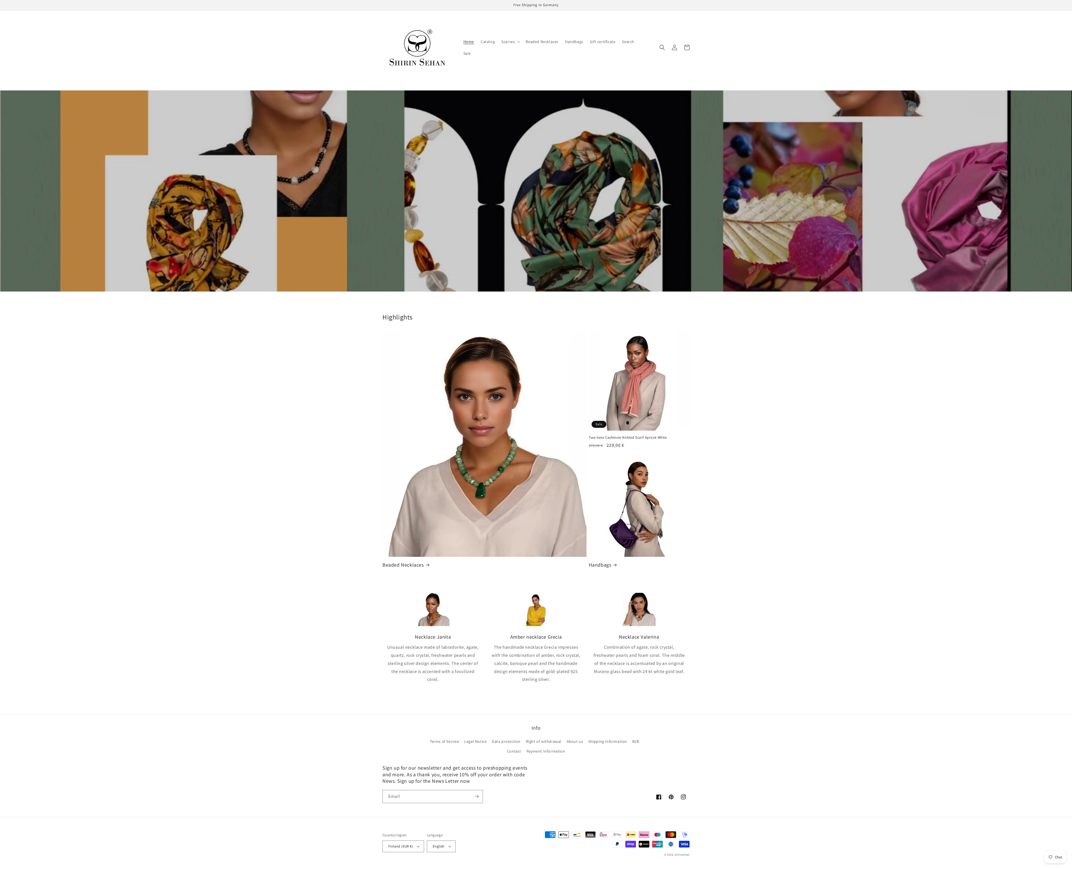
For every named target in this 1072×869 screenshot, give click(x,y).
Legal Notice (475, 741)
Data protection (506, 741)
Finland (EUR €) (400, 846)
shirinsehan (682, 854)
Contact (514, 751)
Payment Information (546, 751)
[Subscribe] (476, 796)
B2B (635, 741)
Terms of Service (444, 741)
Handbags (600, 565)
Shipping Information (607, 741)
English (438, 846)
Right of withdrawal (543, 741)
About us (575, 741)
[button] (510, 41)
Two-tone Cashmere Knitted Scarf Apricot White (628, 437)
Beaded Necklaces (403, 565)
